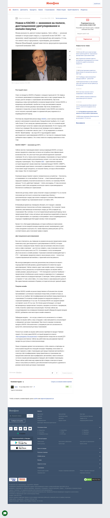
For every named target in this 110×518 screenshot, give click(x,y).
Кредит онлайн (62, 420)
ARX (42, 161)
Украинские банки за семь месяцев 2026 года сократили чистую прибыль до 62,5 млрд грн (87, 83)
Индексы (84, 10)
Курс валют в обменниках (65, 441)
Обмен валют (40, 441)
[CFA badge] (31, 479)
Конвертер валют (41, 420)
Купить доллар (41, 443)
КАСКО (44, 119)
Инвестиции (61, 10)
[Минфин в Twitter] (20, 428)
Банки (40, 10)
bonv (16, 387)
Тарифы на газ (83, 418)
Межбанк (39, 418)
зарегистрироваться (47, 398)
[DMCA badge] (92, 480)
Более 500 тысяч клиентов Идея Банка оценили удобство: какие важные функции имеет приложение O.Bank (86, 53)
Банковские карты (63, 416)
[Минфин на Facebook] (11, 428)
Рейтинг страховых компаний (87, 470)
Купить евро (62, 443)
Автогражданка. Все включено (26, 336)
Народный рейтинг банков (86, 420)
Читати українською (61, 18)
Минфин (18, 372)
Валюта (15, 10)
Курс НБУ (39, 416)
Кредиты (33, 10)
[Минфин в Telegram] (15, 428)
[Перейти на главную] (55, 3)
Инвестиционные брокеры (86, 416)
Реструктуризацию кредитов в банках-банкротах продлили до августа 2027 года (86, 72)
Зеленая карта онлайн (43, 470)
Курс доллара (62, 414)
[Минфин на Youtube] (30, 428)
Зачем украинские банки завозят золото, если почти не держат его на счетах (86, 106)
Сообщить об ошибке (17, 420)
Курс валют (40, 414)
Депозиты (24, 10)
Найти (30, 415)
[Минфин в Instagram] (25, 428)
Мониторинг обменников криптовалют (46, 422)
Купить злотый (83, 443)
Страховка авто (41, 472)
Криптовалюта (73, 10)
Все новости (80, 123)
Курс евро (82, 414)
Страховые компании (85, 472)
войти (36, 398)
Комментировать (67, 373)
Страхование (50, 10)
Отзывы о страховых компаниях (67, 470)
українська (97, 3)
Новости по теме (83, 46)
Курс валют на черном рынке (87, 441)
